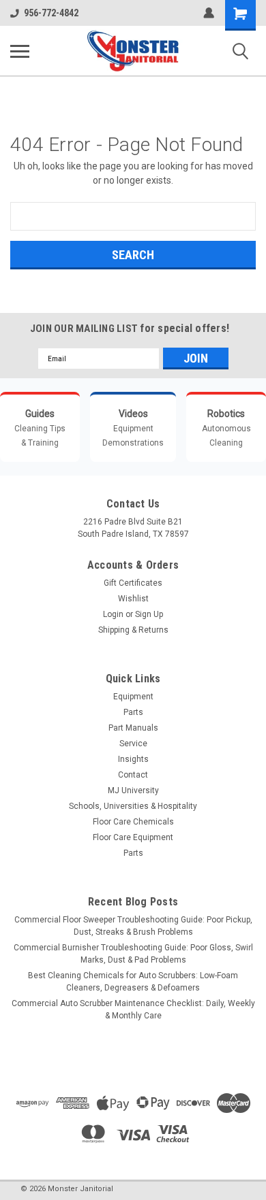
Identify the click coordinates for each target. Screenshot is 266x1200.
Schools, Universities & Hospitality (133, 806)
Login (113, 614)
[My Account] (208, 12)
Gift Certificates (133, 583)
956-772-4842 (51, 12)
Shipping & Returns (133, 630)
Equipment (133, 696)
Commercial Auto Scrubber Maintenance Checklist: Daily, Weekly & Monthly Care (133, 1009)
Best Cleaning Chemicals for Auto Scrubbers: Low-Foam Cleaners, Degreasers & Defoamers (133, 982)
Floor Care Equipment (133, 837)
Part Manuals (133, 728)
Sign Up (149, 614)
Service (133, 743)
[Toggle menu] (19, 51)
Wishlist (133, 598)
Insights (133, 759)
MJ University (133, 790)
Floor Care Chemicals (133, 822)
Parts (133, 712)
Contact (133, 775)
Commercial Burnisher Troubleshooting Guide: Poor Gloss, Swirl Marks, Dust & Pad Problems (133, 954)
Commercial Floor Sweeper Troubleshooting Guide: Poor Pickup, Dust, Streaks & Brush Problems (133, 926)
